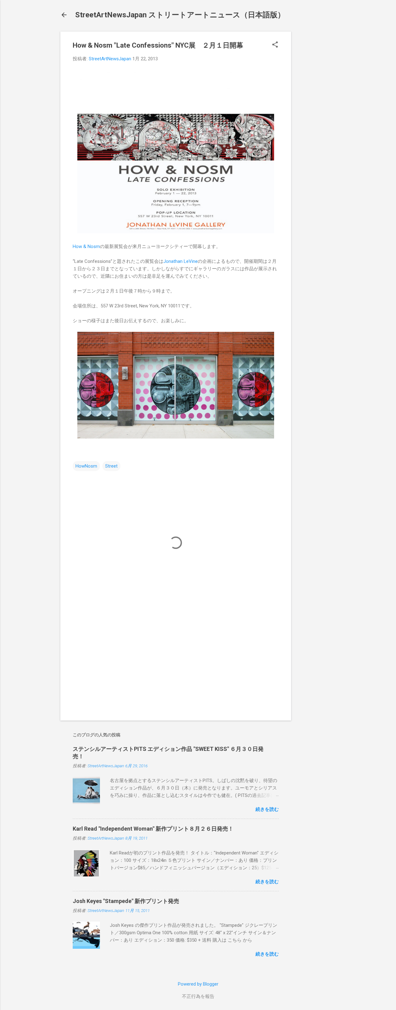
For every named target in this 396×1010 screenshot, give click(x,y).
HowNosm (86, 466)
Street (111, 466)
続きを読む (267, 809)
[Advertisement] (316, 124)
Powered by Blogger (198, 984)
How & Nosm (86, 246)
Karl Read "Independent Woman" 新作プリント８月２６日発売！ (153, 828)
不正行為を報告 (198, 996)
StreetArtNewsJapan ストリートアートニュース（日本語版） (180, 15)
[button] (275, 45)
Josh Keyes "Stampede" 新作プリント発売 (126, 901)
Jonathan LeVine (180, 261)
